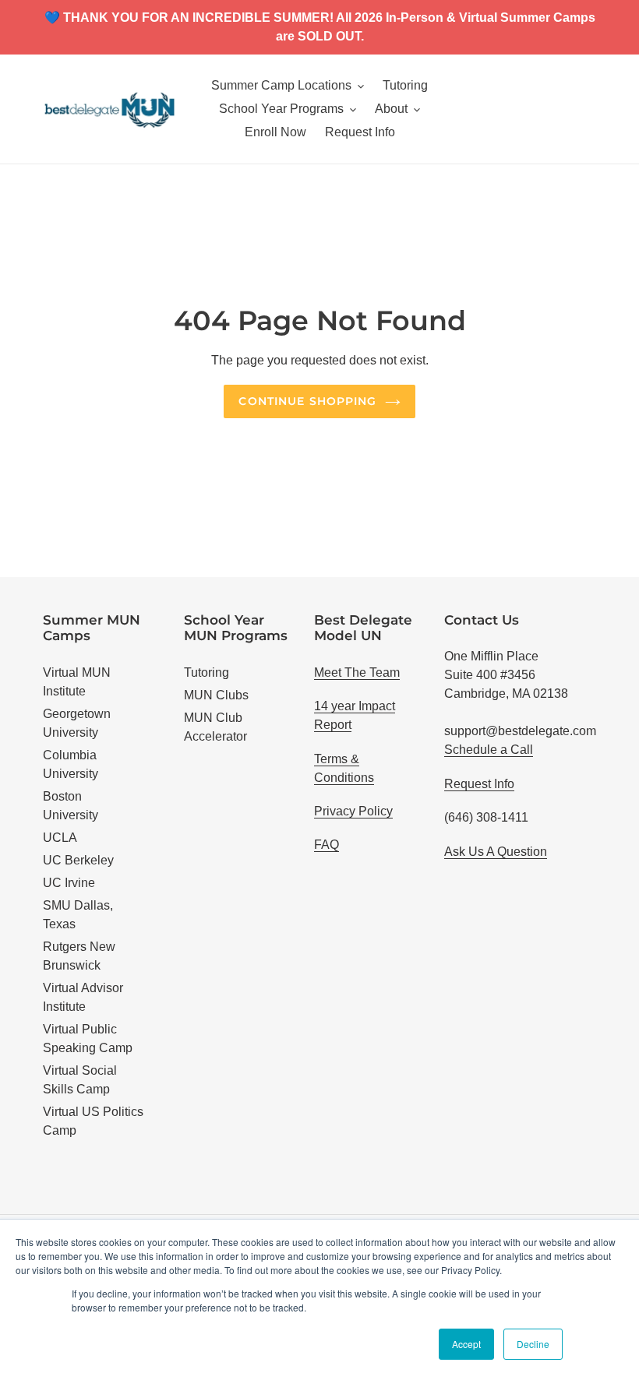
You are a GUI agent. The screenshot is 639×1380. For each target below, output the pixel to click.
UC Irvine (69, 882)
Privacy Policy (353, 811)
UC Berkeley (78, 860)
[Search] (591, 109)
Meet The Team (357, 672)
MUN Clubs (216, 695)
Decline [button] (533, 1343)
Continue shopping (307, 401)
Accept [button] (466, 1343)
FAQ (326, 844)
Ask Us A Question (495, 851)
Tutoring (206, 672)
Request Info (479, 783)
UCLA (60, 837)
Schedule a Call (488, 749)
